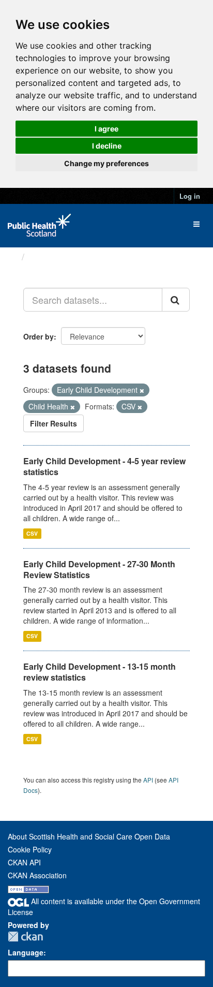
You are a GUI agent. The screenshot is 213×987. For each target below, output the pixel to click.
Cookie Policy (30, 849)
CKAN (25, 936)
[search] (176, 300)
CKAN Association (37, 875)
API (148, 779)
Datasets (48, 256)
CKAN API (24, 862)
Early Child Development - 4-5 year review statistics (104, 466)
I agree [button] (106, 128)
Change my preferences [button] (106, 163)
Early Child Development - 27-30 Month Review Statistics (99, 569)
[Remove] (142, 390)
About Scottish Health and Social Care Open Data (89, 836)
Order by (38, 336)
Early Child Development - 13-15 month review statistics (99, 671)
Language (25, 952)
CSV (32, 533)
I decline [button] (106, 145)
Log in (189, 196)
